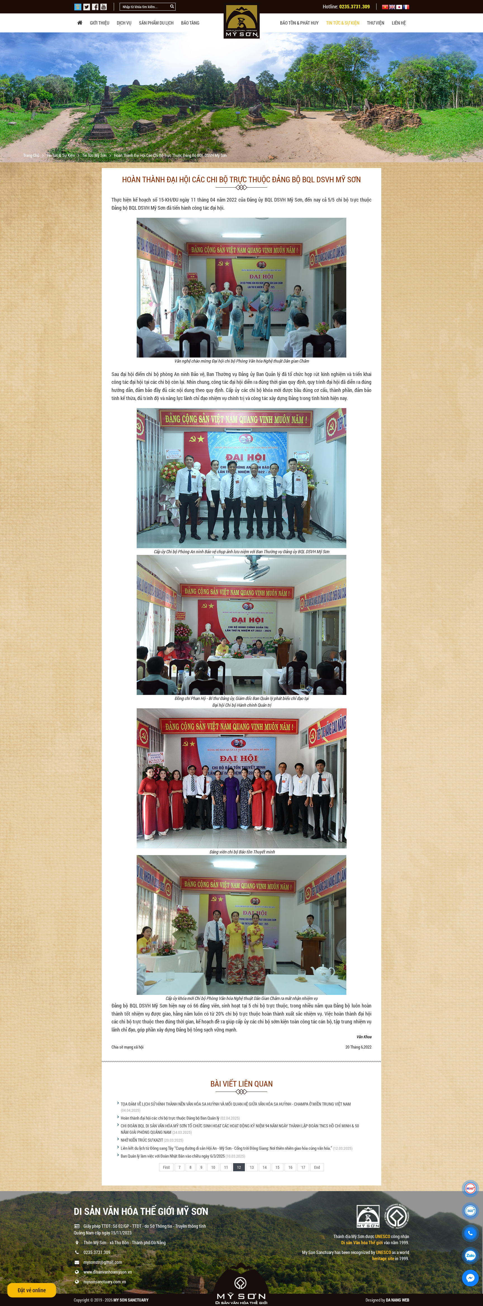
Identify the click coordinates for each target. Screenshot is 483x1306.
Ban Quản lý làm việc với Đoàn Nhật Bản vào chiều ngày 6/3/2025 (173, 1156)
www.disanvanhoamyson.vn (108, 1272)
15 (278, 1167)
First (166, 1167)
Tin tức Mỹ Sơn (94, 155)
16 (290, 1167)
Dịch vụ (124, 23)
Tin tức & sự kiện (342, 23)
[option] (241, 114)
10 (213, 1167)
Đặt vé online (32, 1290)
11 (226, 1167)
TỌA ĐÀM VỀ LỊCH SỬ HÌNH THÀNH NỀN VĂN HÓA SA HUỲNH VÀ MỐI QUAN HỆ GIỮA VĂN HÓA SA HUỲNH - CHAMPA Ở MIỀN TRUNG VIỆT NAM (236, 1104)
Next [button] (478, 97)
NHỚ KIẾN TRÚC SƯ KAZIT (142, 1140)
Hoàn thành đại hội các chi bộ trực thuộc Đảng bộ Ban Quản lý (170, 1118)
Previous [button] (5, 97)
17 (303, 1167)
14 (265, 1167)
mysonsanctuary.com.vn (105, 1281)
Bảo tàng (190, 23)
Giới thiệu (99, 23)
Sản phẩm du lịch (156, 23)
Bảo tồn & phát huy (299, 23)
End (317, 1167)
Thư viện (375, 23)
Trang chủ (31, 155)
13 (252, 1167)
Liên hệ (399, 23)
